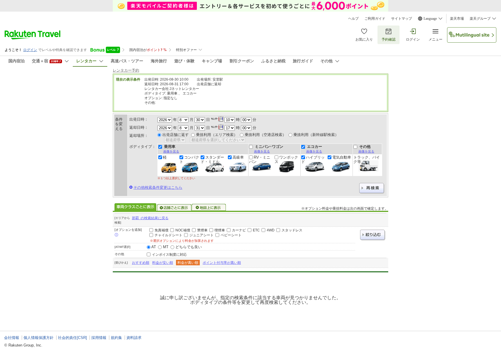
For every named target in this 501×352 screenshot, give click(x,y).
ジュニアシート (201, 235)
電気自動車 (341, 157)
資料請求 (133, 337)
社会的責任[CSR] (72, 337)
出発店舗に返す (175, 135)
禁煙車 (202, 230)
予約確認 (388, 39)
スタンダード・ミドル (212, 159)
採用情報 (98, 337)
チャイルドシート (168, 235)
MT (165, 247)
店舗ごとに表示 (174, 207)
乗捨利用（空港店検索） (265, 135)
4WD (271, 230)
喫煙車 (220, 230)
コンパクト (189, 159)
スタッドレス (292, 230)
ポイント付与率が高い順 (222, 263)
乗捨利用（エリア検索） (216, 135)
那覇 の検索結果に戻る (150, 218)
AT (153, 247)
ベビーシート (231, 235)
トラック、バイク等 (366, 159)
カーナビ (239, 230)
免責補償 (161, 230)
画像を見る (171, 151)
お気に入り (364, 39)
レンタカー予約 (126, 70)
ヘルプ (353, 19)
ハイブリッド (313, 159)
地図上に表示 (209, 207)
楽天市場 (457, 19)
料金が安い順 (162, 263)
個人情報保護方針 (38, 337)
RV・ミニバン (259, 159)
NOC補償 (182, 230)
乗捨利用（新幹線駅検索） (316, 135)
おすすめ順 (140, 263)
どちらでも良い (188, 247)
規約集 (116, 337)
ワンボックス (286, 159)
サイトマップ (401, 19)
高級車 (238, 157)
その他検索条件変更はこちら (157, 187)
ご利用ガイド (374, 19)
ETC (256, 230)
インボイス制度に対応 (169, 255)
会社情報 (11, 337)
